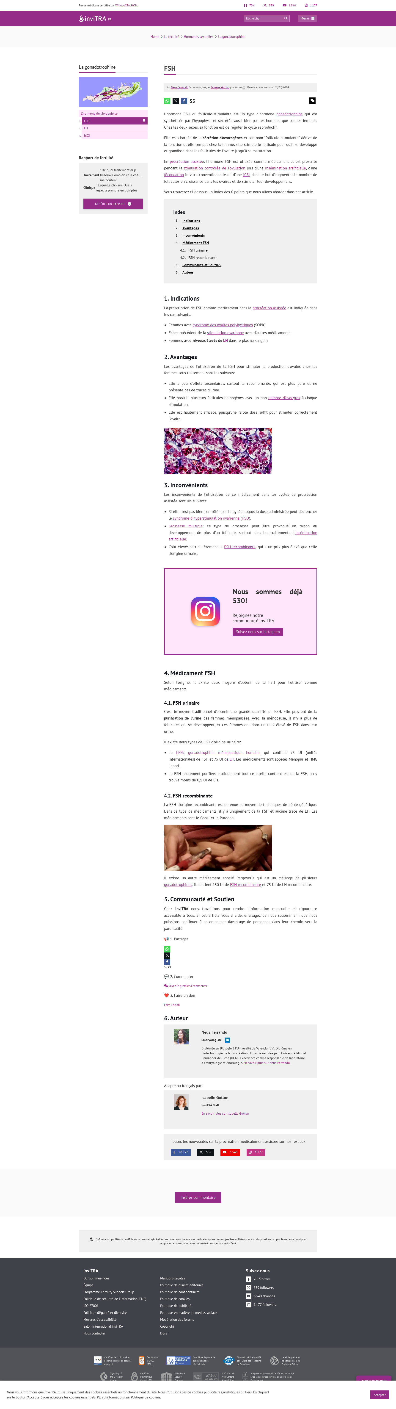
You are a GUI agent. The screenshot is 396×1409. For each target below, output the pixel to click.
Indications (191, 220)
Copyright (167, 1326)
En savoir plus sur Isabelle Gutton (225, 1113)
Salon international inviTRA (103, 1326)
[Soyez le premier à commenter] (312, 100)
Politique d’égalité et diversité (105, 1312)
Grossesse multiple (186, 526)
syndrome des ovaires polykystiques (223, 324)
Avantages (190, 228)
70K (251, 5)
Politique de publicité (175, 1305)
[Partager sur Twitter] (176, 101)
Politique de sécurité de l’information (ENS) (114, 1299)
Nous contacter (94, 1333)
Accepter (380, 1395)
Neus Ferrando (179, 87)
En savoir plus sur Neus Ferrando (266, 1063)
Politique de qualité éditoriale (182, 1285)
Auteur (187, 272)
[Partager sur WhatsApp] (167, 101)
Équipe (88, 1285)
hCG (87, 135)
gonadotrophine (289, 113)
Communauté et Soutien (201, 265)
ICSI (246, 174)
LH (225, 340)
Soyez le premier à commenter (187, 986)
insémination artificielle (285, 168)
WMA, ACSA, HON (126, 5)
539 (271, 5)
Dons (164, 1333)
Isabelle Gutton (220, 87)
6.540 (292, 5)
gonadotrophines (178, 884)
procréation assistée (187, 161)
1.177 (313, 5)
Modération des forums (177, 1319)
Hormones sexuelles (198, 36)
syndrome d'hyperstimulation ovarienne (206, 518)
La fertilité (171, 36)
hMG (180, 752)
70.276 (183, 1152)
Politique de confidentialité (180, 1292)
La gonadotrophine (231, 36)
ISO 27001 (91, 1305)
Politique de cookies (175, 1299)
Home (155, 36)
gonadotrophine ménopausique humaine (224, 752)
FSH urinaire (198, 250)
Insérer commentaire (198, 1197)
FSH (86, 121)
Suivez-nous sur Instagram (258, 631)
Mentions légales (172, 1278)
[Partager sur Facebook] (184, 101)
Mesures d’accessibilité (100, 1319)
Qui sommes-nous (96, 1278)
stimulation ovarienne (225, 332)
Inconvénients (193, 235)
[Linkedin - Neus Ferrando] (227, 1040)
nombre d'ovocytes (284, 397)
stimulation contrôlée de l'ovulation (214, 168)
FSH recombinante (202, 257)
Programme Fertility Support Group (108, 1292)
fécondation (174, 174)
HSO (245, 518)
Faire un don (172, 1005)
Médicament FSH (195, 242)
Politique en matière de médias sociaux (188, 1312)
